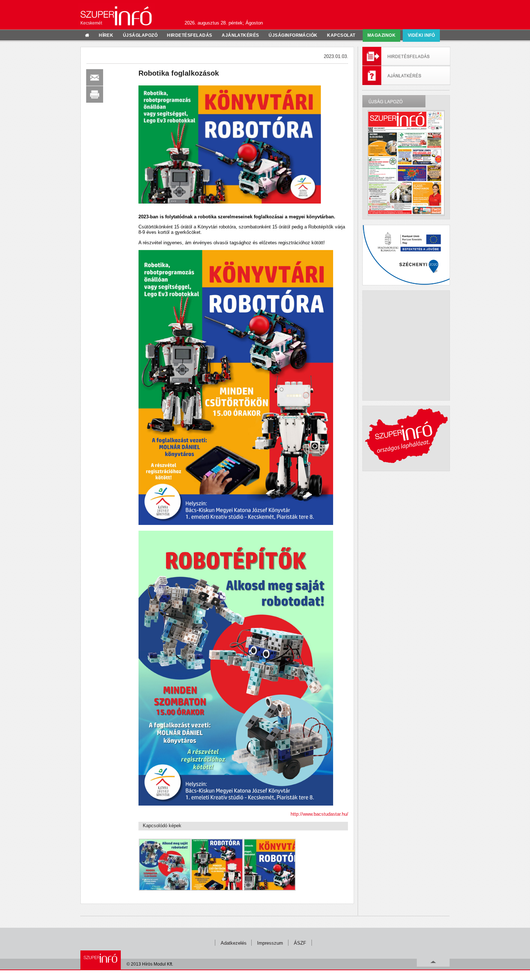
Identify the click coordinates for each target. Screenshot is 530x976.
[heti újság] (406, 162)
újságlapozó (140, 35)
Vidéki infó (421, 35)
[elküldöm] (94, 77)
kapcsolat (341, 35)
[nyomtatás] (94, 94)
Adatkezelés (234, 943)
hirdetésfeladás (189, 35)
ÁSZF (300, 943)
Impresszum (270, 943)
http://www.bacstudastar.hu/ (319, 814)
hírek (106, 35)
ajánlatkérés (240, 35)
